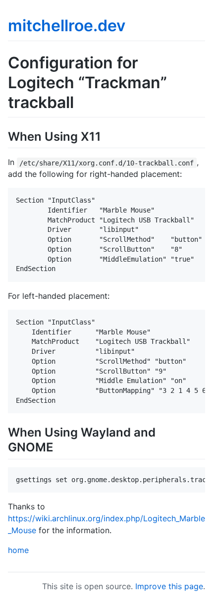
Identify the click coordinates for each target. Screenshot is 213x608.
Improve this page (169, 586)
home (18, 550)
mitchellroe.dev (66, 25)
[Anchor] (107, 135)
